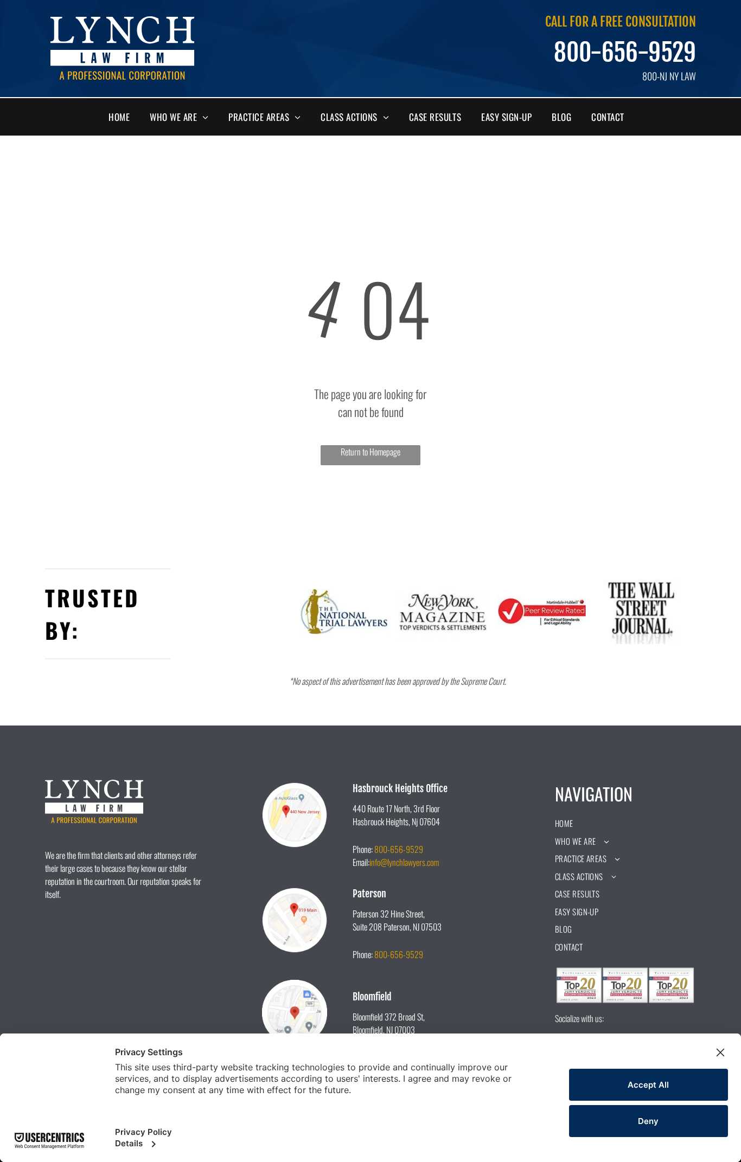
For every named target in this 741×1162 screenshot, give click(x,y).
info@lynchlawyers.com (404, 862)
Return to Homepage (370, 451)
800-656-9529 (625, 52)
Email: (361, 862)
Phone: (363, 849)
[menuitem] (123, 117)
